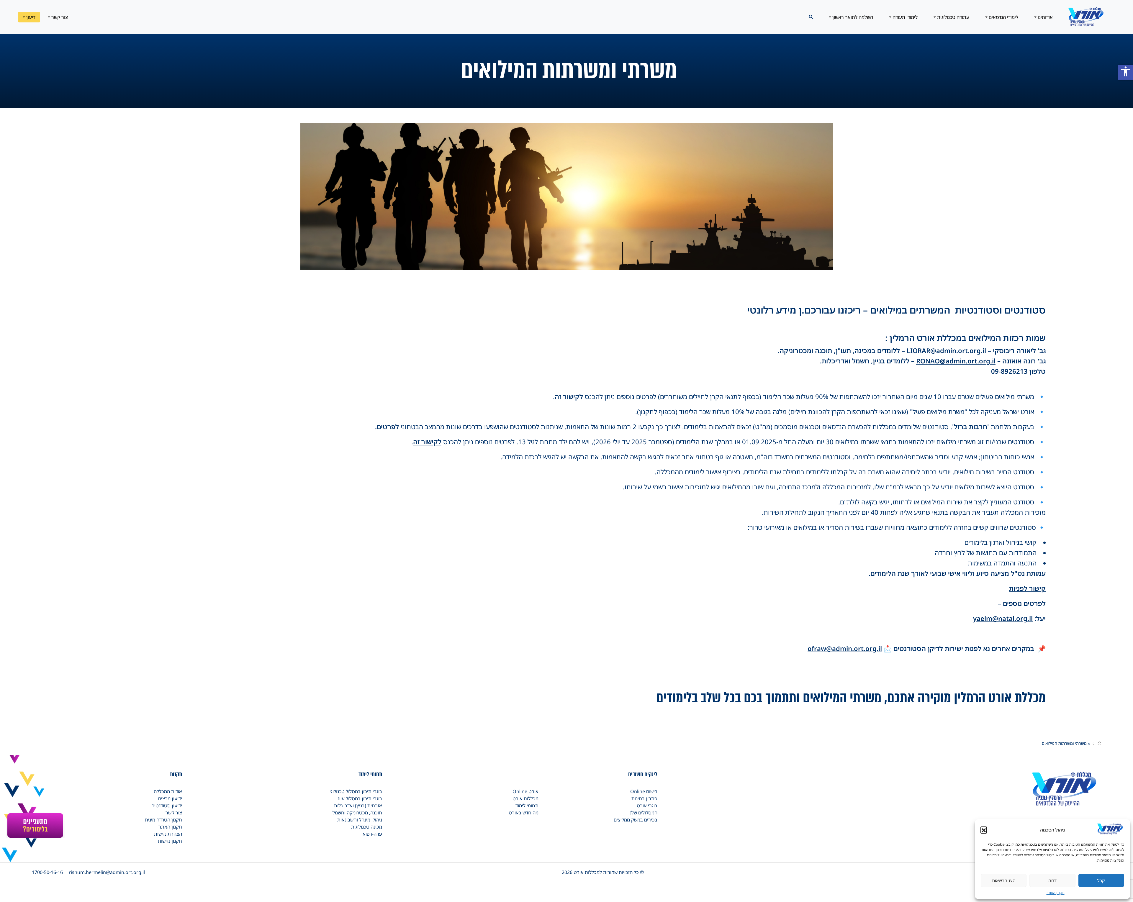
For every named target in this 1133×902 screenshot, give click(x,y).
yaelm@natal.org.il (1003, 618)
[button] (984, 830)
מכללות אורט (525, 798)
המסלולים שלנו (642, 812)
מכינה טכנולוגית (366, 827)
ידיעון (31, 17)
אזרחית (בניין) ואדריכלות (358, 805)
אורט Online (525, 791)
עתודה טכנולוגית (952, 17)
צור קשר (59, 17)
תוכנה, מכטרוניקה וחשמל (357, 812)
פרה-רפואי (371, 834)
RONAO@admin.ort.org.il (956, 361)
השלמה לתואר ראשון (852, 17)
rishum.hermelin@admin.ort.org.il (107, 872)
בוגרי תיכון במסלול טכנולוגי (356, 791)
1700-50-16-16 (47, 872)
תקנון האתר (1056, 892)
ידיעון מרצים (170, 798)
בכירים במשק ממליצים (635, 819)
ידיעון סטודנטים (166, 805)
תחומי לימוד (526, 805)
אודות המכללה (168, 791)
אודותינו (1045, 17)
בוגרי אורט (647, 805)
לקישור (574, 396)
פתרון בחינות (644, 798)
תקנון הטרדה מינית (163, 819)
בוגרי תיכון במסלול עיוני (359, 798)
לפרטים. (387, 426)
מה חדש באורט (523, 812)
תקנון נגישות (170, 841)
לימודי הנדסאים (1003, 17)
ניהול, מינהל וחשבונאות (359, 819)
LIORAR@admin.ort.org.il (946, 350)
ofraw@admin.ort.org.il (845, 648)
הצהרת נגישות (168, 834)
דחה (1052, 880)
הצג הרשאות (1004, 880)
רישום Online (643, 791)
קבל (1101, 880)
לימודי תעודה (904, 17)
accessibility (1126, 71)
